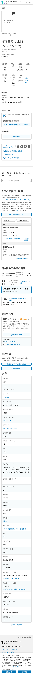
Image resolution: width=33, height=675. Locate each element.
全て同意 (24, 672)
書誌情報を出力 (9, 154)
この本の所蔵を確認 (22, 258)
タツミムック (7, 421)
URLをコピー (11, 147)
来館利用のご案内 (24, 282)
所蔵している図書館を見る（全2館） (16, 125)
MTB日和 (6, 397)
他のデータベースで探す (12, 158)
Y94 (4, 537)
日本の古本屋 (8, 341)
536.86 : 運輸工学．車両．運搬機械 (14, 529)
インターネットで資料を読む (9, 649)
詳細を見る (26, 80)
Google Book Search (11, 344)
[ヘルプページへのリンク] (10, 34)
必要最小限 (9, 672)
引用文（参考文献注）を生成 (13, 151)
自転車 (5, 521)
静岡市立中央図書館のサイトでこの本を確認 (17, 239)
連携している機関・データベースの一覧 (17, 200)
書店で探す (16, 136)
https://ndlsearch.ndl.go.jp (12, 578)
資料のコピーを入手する (8, 652)
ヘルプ (18, 210)
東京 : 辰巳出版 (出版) (10, 428)
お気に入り (5, 147)
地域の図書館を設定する (16, 214)
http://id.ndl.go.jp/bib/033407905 (14, 589)
